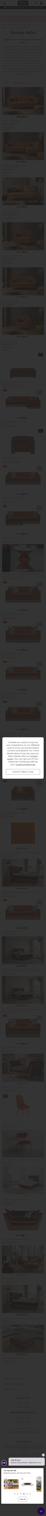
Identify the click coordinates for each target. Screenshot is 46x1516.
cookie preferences (25, 764)
